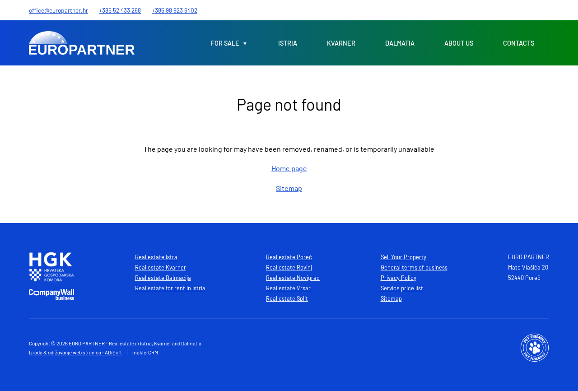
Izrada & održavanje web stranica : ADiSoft (75, 352)
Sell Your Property (403, 257)
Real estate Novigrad (293, 277)
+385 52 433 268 (120, 10)
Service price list (402, 288)
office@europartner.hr (58, 10)
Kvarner (341, 43)
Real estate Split (287, 298)
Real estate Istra (156, 257)
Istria (287, 43)
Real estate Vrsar (288, 288)
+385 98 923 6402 (174, 10)
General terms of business (414, 267)
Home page (289, 168)
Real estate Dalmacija (163, 277)
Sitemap (289, 188)
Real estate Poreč (289, 257)
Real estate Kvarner (160, 267)
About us (458, 43)
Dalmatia (400, 43)
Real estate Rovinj (289, 267)
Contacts (518, 43)
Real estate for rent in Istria (170, 288)
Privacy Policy (398, 277)
